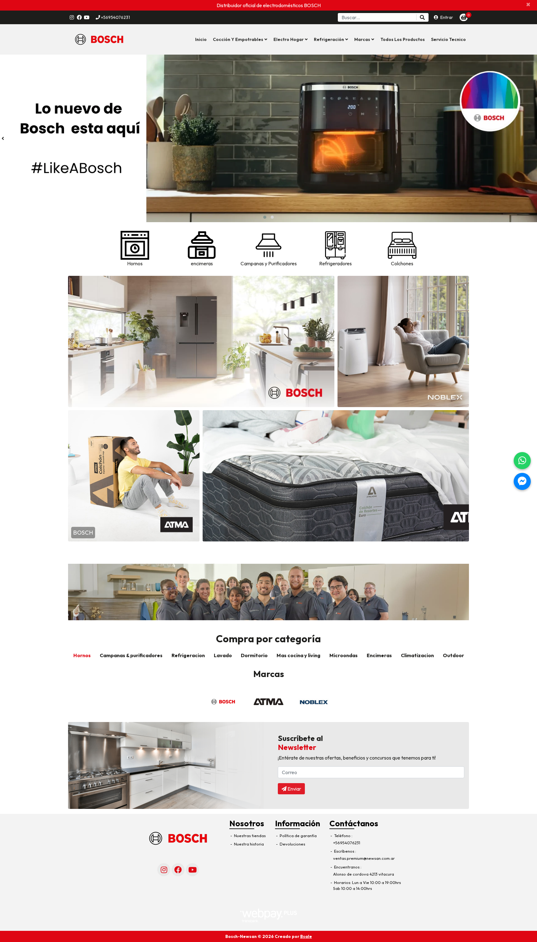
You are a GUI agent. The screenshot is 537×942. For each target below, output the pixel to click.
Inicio (201, 39)
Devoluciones (292, 843)
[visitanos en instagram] (72, 17)
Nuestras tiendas (249, 835)
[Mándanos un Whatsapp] (522, 460)
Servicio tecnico (448, 39)
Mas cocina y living (298, 655)
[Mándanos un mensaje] (522, 481)
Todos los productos (402, 39)
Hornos (82, 655)
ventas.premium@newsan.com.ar (364, 858)
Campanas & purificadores (131, 655)
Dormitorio (254, 655)
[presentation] (3, 138)
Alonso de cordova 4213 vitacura (363, 874)
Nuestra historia (248, 843)
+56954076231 (115, 17)
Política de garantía (298, 835)
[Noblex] (314, 702)
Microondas (343, 655)
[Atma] (268, 702)
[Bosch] (223, 702)
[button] (240, 39)
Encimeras (379, 655)
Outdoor (453, 655)
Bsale (306, 936)
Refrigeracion (188, 655)
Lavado (223, 655)
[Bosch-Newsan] (99, 39)
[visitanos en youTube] (86, 17)
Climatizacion (417, 655)
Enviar (294, 789)
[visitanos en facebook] (79, 17)
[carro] (464, 17)
